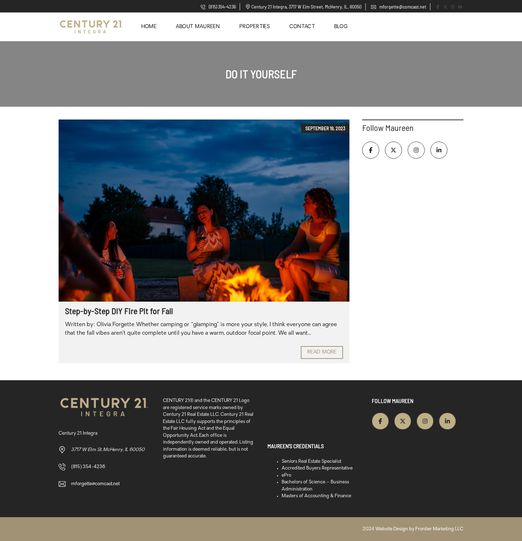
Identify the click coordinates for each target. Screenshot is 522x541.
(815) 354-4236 (222, 7)
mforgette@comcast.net (402, 7)
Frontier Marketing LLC (439, 529)
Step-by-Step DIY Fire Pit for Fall (119, 311)
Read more (322, 352)
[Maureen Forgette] (91, 27)
